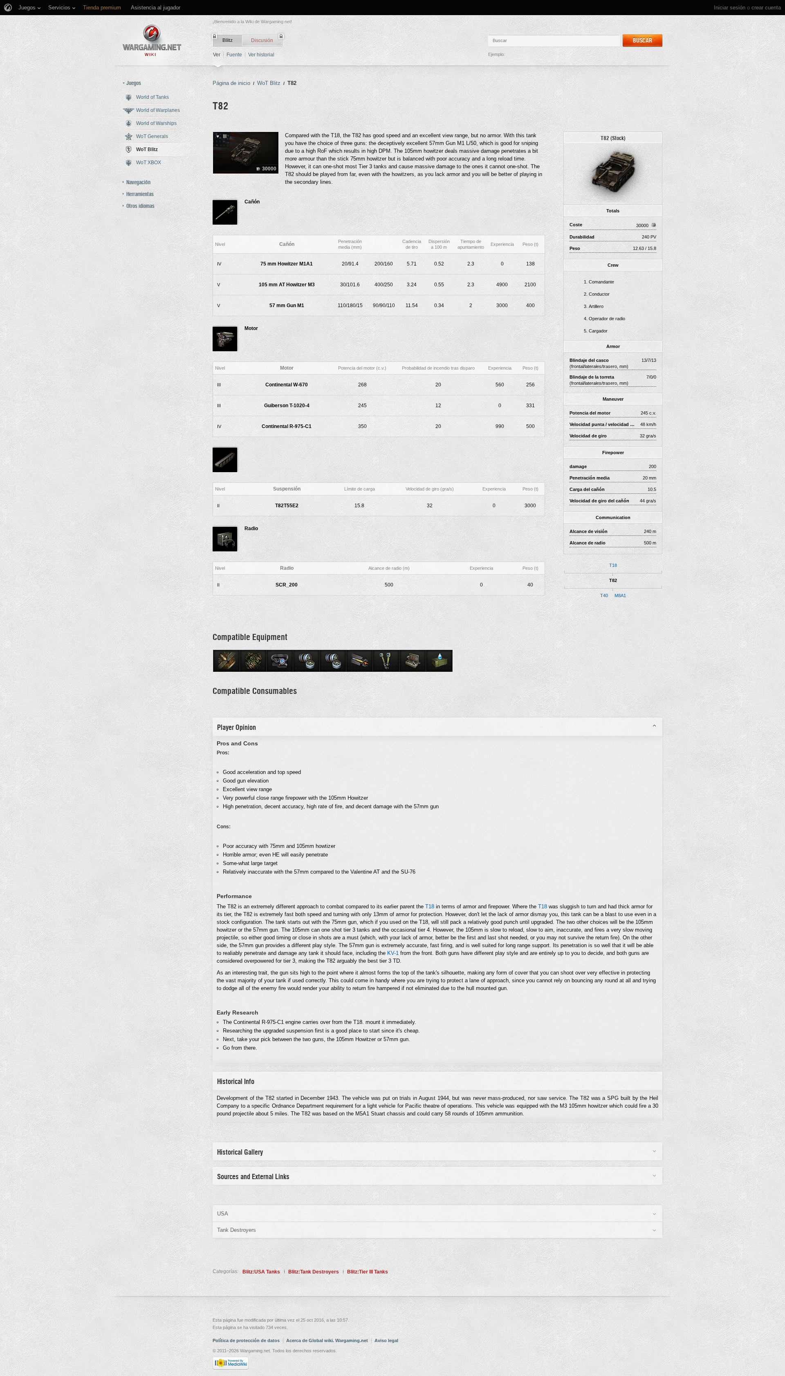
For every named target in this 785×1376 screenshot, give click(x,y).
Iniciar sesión (729, 7)
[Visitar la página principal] (152, 40)
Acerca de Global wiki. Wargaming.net (327, 1340)
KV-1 (393, 953)
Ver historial (261, 55)
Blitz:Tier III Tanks (367, 1272)
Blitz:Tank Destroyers (313, 1272)
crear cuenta (766, 7)
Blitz (227, 40)
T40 (604, 595)
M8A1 (620, 595)
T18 (613, 565)
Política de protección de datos (246, 1340)
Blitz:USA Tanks (261, 1272)
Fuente (234, 55)
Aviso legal (386, 1340)
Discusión (262, 40)
